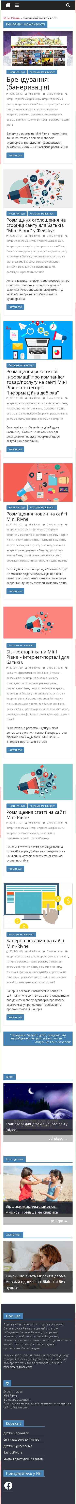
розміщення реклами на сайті (36, 266)
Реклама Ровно (59, 709)
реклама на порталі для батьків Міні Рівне (39, 704)
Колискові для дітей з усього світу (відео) (36, 1126)
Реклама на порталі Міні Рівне (24, 408)
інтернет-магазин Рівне (29, 104)
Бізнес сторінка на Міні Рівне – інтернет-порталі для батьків (37, 657)
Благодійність (12, 1452)
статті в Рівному (40, 838)
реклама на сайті (54, 408)
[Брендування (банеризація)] (38, 33)
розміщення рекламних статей (25, 272)
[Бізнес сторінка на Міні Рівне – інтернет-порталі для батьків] (38, 607)
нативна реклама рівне (43, 683)
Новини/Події (17, 72)
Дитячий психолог (16, 1433)
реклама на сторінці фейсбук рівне (27, 413)
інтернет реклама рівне (20, 246)
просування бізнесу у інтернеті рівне (28, 256)
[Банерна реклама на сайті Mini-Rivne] (38, 885)
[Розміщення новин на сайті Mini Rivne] (38, 466)
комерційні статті (16, 683)
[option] (38, 1109)
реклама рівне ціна (36, 709)
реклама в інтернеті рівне (46, 114)
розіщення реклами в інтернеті (44, 419)
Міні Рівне (10, 1395)
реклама (24, 114)
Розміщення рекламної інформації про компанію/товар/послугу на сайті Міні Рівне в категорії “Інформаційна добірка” (36, 382)
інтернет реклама (17, 241)
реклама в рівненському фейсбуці (26, 119)
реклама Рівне (58, 413)
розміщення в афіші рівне (22, 714)
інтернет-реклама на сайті (41, 678)
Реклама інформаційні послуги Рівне (28, 972)
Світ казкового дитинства (21, 1439)
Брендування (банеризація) (27, 83)
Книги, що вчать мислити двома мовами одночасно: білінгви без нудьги (35, 1282)
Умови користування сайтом (23, 1459)
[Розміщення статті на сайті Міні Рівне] (38, 766)
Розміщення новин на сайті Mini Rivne (36, 516)
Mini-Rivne (35, 94)
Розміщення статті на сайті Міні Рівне (36, 814)
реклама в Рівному (37, 550)
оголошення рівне (17, 688)
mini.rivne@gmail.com (17, 1367)
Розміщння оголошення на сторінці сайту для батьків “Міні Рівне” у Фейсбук (36, 225)
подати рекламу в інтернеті (49, 251)
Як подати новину (56, 560)
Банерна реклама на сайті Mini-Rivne (35, 943)
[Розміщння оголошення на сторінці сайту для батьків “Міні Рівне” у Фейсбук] (38, 172)
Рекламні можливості (42, 72)
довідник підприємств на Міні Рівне (27, 672)
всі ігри (59, 1220)
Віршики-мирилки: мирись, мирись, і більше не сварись (31, 1209)
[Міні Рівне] (8, 5)
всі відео (58, 1138)
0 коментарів (54, 94)
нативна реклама (24, 109)
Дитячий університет (17, 1446)
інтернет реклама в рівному (23, 99)
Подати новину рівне (19, 251)
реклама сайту (15, 419)
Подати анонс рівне (26, 540)
